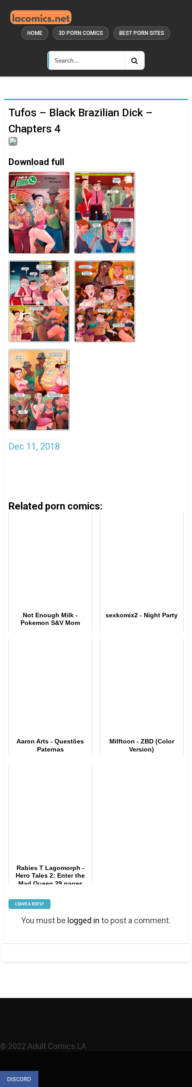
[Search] (134, 60)
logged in (83, 920)
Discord (19, 1079)
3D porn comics (80, 33)
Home (34, 33)
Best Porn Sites (141, 33)
